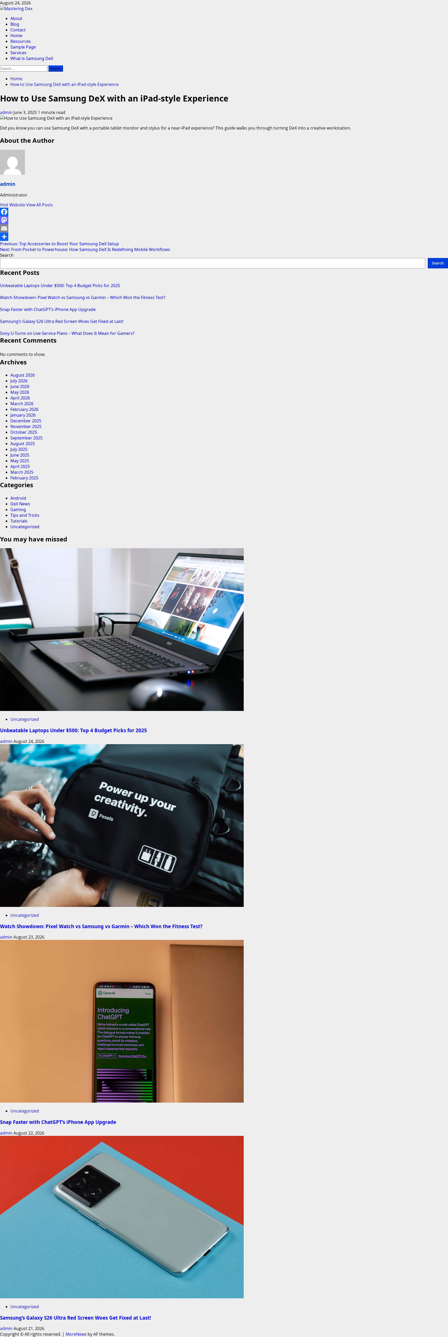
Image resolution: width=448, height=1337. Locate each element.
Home (16, 35)
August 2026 (22, 375)
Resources (20, 41)
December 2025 (25, 421)
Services (18, 53)
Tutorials (18, 521)
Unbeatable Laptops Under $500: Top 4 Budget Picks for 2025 (60, 285)
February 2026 (24, 409)
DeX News (20, 504)
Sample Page (23, 47)
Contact (18, 30)
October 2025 (23, 432)
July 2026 (18, 381)
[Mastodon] (224, 220)
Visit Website (13, 205)
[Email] (224, 228)
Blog (14, 24)
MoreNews (76, 1334)
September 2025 (26, 438)
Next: (85, 249)
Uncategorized (24, 527)
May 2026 (19, 392)
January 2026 (23, 415)
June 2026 (19, 386)
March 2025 (21, 472)
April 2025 (20, 466)
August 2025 (22, 443)
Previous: (59, 244)
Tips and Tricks (24, 515)
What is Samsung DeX (31, 58)
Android (18, 498)
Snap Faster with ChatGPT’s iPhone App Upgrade (48, 309)
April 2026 (20, 398)
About (16, 18)
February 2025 (24, 478)
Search (6, 255)
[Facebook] (224, 212)
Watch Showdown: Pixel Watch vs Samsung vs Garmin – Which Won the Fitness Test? (82, 297)
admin (6, 112)
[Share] (224, 237)
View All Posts (39, 205)
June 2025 (19, 455)
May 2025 (19, 461)
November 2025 (25, 426)
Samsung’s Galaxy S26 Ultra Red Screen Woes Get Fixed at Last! (61, 321)
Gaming (18, 509)
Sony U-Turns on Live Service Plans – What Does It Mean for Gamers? (67, 333)
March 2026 (21, 403)
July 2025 (18, 449)
